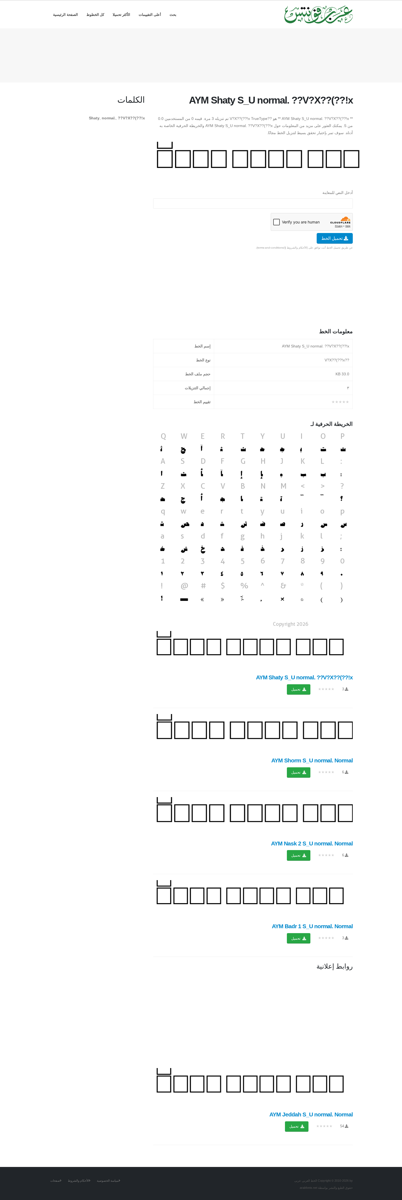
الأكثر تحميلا (121, 15)
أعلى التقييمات (150, 15)
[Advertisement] (201, 54)
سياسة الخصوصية (108, 1180)
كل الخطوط (95, 15)
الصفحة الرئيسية (65, 15)
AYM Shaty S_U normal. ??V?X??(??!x (304, 677)
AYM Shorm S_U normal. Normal (312, 760)
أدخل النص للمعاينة (337, 192)
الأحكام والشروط (78, 1180)
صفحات (55, 1180)
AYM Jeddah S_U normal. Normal (311, 1114)
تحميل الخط (332, 238)
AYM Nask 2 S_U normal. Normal (312, 843)
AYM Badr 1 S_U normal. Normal (312, 926)
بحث (173, 15)
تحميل (296, 689)
